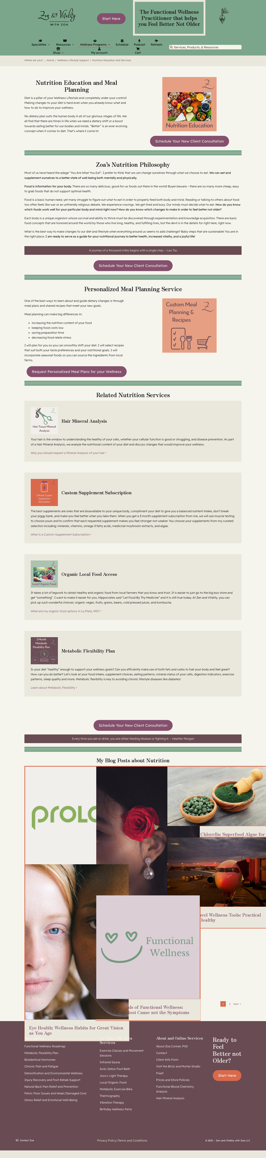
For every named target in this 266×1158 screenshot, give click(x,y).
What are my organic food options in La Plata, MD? (65, 611)
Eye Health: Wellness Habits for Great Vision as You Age (76, 1030)
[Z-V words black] (57, 6)
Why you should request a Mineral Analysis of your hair (68, 453)
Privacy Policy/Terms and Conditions (122, 1140)
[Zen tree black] (223, 7)
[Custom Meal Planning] (189, 300)
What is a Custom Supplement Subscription (60, 534)
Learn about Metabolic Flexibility (53, 687)
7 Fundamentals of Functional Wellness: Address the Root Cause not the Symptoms (144, 1009)
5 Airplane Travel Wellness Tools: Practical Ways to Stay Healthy (216, 917)
